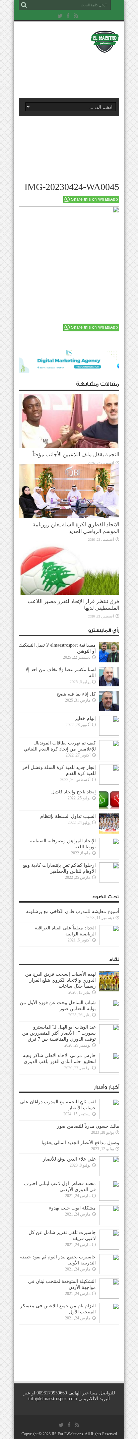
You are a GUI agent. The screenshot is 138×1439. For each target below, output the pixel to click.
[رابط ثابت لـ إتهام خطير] (109, 726)
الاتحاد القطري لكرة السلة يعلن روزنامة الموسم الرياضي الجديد (75, 527)
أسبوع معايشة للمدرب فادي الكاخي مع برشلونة (70, 911)
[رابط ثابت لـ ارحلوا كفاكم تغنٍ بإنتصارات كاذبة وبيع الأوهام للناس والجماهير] (109, 872)
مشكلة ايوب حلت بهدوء (72, 1208)
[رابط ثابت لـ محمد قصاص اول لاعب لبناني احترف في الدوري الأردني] (109, 1191)
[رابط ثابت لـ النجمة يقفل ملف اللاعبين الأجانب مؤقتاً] (69, 421)
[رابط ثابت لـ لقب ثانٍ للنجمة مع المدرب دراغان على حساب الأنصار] (109, 1109)
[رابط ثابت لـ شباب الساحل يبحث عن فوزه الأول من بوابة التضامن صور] (109, 1010)
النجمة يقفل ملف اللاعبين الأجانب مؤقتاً (75, 454)
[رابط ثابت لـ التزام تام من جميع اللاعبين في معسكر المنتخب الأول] (109, 1313)
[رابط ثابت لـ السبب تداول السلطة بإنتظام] (109, 823)
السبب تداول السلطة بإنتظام (68, 816)
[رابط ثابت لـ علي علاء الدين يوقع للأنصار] (109, 1166)
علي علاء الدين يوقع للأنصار (69, 1159)
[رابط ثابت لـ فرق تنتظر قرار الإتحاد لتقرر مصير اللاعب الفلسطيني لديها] (69, 568)
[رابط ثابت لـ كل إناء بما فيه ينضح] (109, 701)
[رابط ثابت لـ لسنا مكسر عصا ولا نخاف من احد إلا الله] (109, 677)
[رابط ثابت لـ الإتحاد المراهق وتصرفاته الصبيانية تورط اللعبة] (109, 848)
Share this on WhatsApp (94, 199)
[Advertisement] (72, 72)
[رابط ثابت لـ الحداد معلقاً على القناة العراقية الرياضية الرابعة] (109, 935)
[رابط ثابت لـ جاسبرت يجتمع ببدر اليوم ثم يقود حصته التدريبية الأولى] (109, 1264)
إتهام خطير (85, 718)
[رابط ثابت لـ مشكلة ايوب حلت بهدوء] (109, 1215)
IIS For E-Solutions (67, 1434)
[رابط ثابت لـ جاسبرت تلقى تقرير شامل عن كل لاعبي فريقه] (109, 1240)
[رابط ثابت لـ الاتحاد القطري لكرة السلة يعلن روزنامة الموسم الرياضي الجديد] (69, 491)
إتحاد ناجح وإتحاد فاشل (73, 791)
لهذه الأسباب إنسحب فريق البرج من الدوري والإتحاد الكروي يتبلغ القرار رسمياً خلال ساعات (60, 980)
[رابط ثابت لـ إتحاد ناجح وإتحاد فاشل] (109, 799)
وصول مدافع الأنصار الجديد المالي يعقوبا (80, 1142)
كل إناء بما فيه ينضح (76, 694)
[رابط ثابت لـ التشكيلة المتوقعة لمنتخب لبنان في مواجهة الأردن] (109, 1289)
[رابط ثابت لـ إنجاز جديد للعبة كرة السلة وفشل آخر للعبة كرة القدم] (109, 775)
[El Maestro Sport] (69, 41)
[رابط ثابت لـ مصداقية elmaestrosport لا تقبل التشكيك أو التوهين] (109, 652)
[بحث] (24, 5)
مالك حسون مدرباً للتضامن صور (88, 1126)
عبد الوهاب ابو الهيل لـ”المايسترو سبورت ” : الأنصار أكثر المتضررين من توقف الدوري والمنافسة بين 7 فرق (59, 1033)
